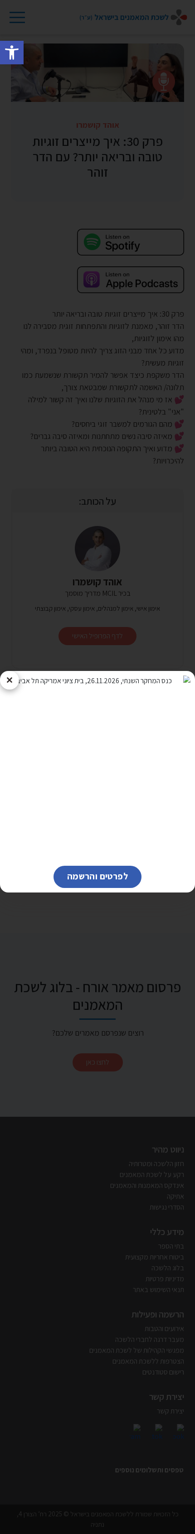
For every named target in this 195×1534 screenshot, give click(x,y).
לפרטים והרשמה (91, 876)
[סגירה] (9, 680)
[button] (12, 52)
